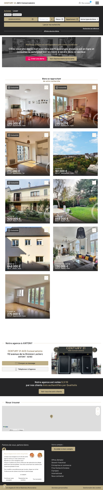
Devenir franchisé (59, 462)
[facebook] (4, 449)
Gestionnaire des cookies (92, 488)
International (57, 473)
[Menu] (97, 2)
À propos (55, 470)
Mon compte (86, 3)
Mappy (21, 430)
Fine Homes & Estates (60, 468)
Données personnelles (60, 488)
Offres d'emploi (57, 460)
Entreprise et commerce (61, 465)
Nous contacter (58, 476)
